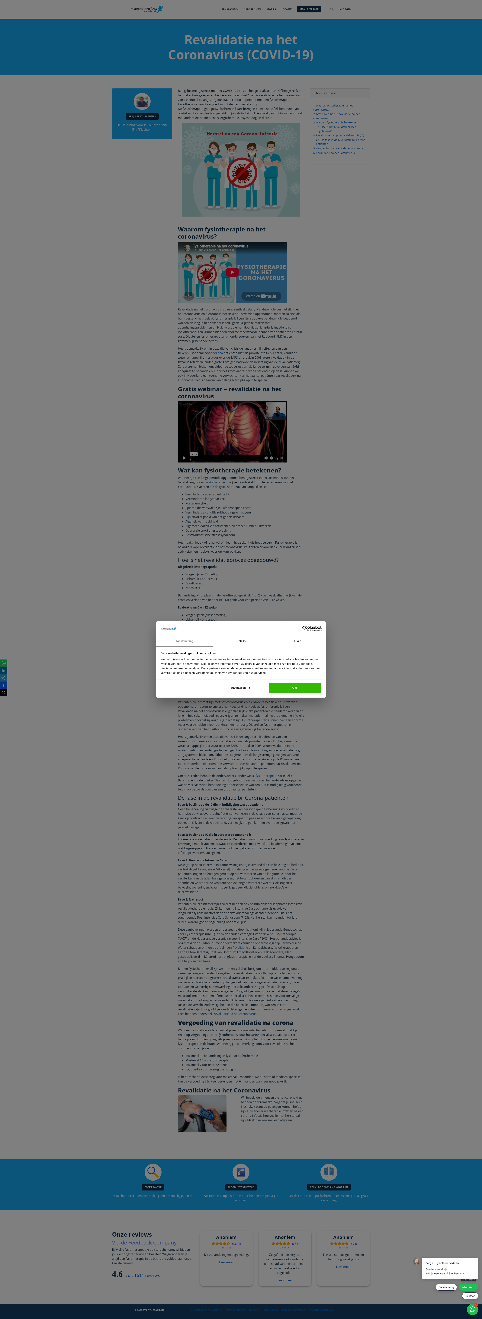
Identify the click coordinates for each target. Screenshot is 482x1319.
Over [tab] (297, 641)
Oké (294, 687)
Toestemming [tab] (184, 641)
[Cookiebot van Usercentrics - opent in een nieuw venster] (305, 628)
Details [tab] (241, 641)
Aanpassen (238, 687)
